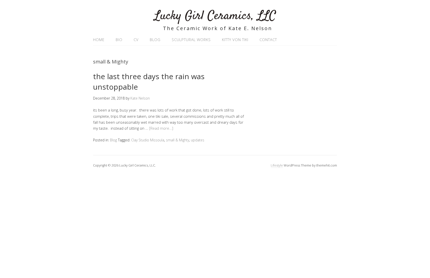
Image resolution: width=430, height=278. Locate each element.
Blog (155, 39)
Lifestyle (277, 165)
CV (136, 39)
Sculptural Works (191, 39)
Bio (119, 39)
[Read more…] (161, 128)
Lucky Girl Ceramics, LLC (215, 16)
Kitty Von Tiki (235, 39)
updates (197, 140)
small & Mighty (177, 140)
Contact (268, 39)
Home (99, 39)
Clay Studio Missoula (147, 140)
